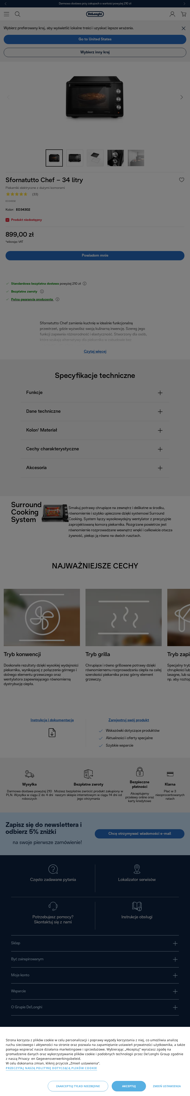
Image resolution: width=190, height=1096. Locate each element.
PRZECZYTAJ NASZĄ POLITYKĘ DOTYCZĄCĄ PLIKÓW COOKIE (51, 1068)
